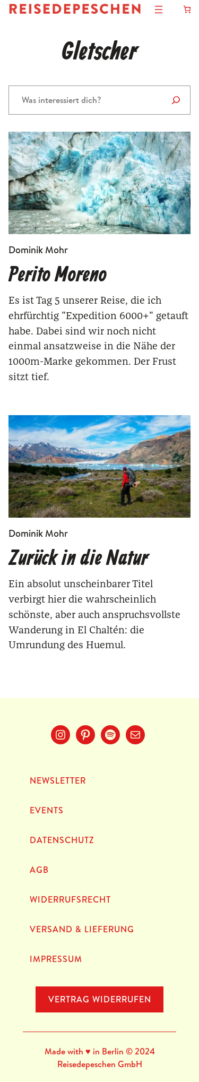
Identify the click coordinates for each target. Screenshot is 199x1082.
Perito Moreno (57, 275)
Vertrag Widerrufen (99, 999)
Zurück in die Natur (78, 559)
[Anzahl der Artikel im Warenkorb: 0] (187, 9)
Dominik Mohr (38, 249)
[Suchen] (176, 100)
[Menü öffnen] (158, 9)
